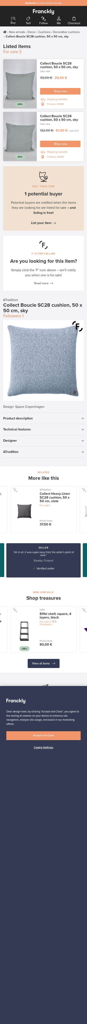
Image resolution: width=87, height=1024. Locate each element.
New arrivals (17, 32)
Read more (41, 283)
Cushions (44, 32)
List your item (41, 223)
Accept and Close (43, 735)
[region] (43, 855)
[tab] (43, 418)
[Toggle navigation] (13, 18)
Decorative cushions (66, 32)
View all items (41, 663)
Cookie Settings (43, 747)
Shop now (60, 91)
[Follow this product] (77, 326)
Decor (32, 32)
